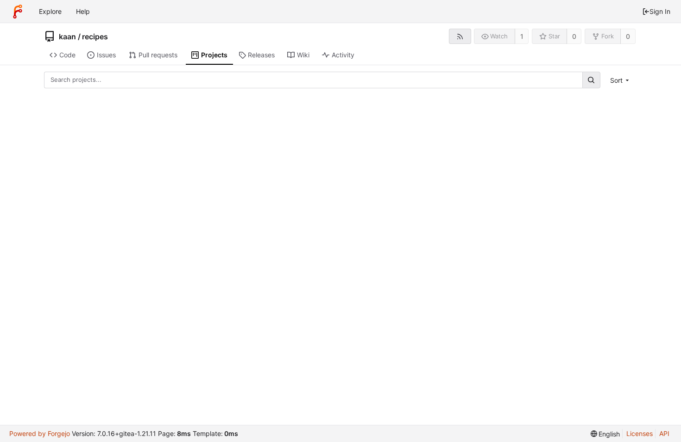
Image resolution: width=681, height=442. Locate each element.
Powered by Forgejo (39, 433)
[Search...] (591, 80)
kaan (67, 36)
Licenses (639, 433)
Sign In (659, 11)
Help (83, 11)
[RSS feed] (460, 36)
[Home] (18, 11)
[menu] (620, 80)
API (664, 433)
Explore (50, 11)
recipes (95, 36)
